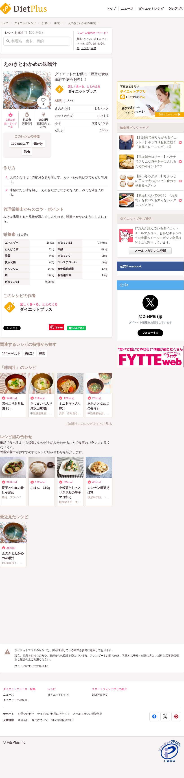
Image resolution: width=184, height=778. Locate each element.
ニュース (127, 8)
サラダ (85, 48)
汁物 (45, 23)
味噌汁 (58, 23)
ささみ (88, 38)
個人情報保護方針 (62, 720)
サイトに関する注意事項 (30, 666)
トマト (81, 43)
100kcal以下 (20, 143)
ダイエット (100, 38)
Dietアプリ (176, 8)
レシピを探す (14, 32)
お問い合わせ (26, 713)
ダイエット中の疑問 (15, 700)
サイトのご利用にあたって (53, 713)
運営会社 (23, 720)
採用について (40, 720)
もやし (102, 43)
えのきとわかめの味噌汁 (83, 23)
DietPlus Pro (99, 694)
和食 (27, 152)
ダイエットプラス (36, 309)
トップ (111, 8)
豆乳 (89, 43)
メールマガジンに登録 (150, 250)
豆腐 (93, 48)
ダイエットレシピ (151, 8)
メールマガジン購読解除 (87, 713)
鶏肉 (79, 38)
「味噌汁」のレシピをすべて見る (88, 423)
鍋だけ (38, 143)
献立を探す (36, 32)
